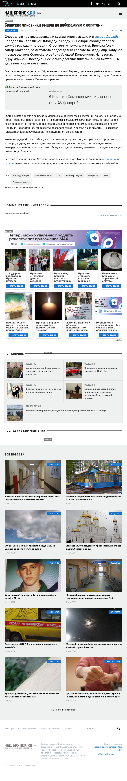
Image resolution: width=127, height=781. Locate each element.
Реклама (68, 728)
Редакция (9, 728)
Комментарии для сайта (110, 216)
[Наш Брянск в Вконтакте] (103, 3)
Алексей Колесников (43, 175)
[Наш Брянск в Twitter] (97, 3)
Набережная (93, 175)
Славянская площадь (21, 182)
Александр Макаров (21, 175)
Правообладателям (27, 728)
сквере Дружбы (107, 37)
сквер (106, 175)
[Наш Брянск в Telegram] (108, 3)
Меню (120, 13)
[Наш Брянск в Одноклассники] (91, 3)
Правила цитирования (50, 728)
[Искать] (118, 728)
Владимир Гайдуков (74, 175)
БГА (58, 175)
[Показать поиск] (118, 3)
